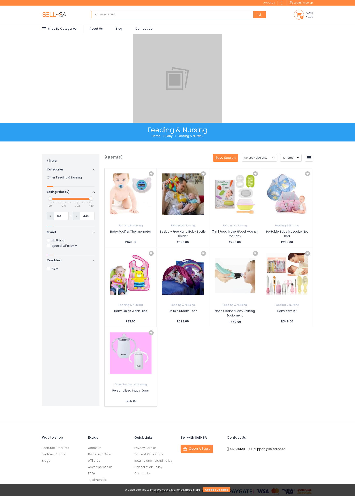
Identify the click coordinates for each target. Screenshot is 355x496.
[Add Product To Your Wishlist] (151, 173)
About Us (96, 29)
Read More (192, 490)
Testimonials (97, 480)
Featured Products (55, 448)
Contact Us (143, 29)
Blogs (46, 461)
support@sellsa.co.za (269, 449)
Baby (169, 136)
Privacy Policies (145, 448)
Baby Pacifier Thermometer (130, 231)
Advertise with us (100, 467)
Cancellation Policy (148, 467)
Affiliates (94, 461)
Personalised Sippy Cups (130, 390)
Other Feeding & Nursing (64, 177)
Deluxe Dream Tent (183, 311)
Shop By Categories (62, 29)
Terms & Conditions (148, 454)
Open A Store (200, 448)
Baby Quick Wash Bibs (130, 311)
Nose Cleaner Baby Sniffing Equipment (235, 313)
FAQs (92, 473)
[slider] (50, 198)
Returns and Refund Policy (153, 461)
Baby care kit (287, 311)
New (55, 268)
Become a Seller (100, 454)
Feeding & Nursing (131, 225)
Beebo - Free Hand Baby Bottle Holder (183, 233)
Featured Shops (53, 454)
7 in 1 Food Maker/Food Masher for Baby (235, 233)
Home (156, 136)
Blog (119, 29)
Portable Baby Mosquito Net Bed (287, 233)
